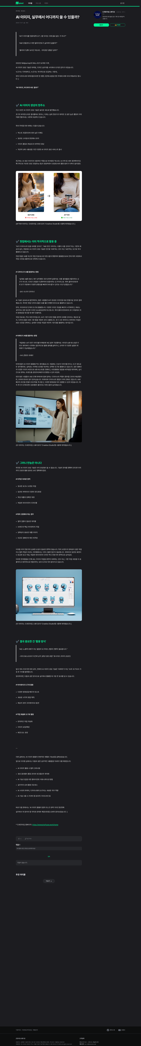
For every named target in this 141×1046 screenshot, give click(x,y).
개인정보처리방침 (27, 1030)
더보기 (48, 881)
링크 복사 (29, 838)
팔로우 (101, 25)
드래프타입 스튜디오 (109, 12)
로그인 (122, 3)
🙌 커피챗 (117, 25)
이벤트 (46, 3)
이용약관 (18, 1030)
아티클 (30, 3)
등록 (49, 856)
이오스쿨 (38, 3)
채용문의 (35, 1030)
